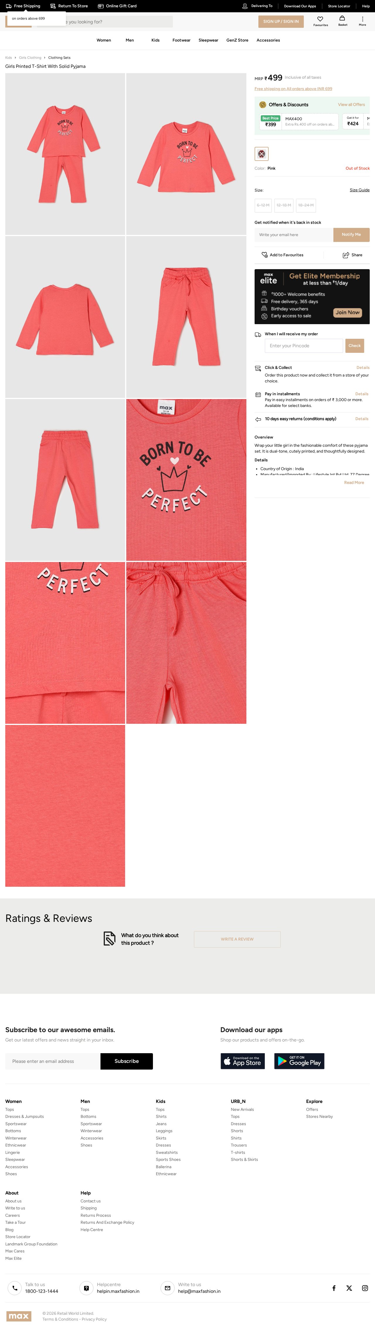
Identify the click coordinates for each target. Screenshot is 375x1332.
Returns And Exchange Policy (107, 1222)
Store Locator (17, 1236)
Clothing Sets (59, 58)
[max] (20, 1316)
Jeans (161, 1123)
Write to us (15, 1208)
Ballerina (163, 1166)
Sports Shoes (168, 1159)
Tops (9, 1109)
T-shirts (238, 1152)
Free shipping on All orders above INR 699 (293, 88)
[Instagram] (365, 1288)
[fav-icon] (321, 19)
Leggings (164, 1130)
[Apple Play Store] (242, 1061)
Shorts (237, 1130)
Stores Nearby (319, 1116)
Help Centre (92, 1229)
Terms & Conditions (60, 1319)
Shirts (161, 1116)
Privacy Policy (94, 1319)
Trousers (239, 1145)
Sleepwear (15, 1159)
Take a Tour (15, 1222)
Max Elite (13, 1258)
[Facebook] (334, 1288)
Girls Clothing (30, 58)
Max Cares (15, 1251)
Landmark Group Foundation (31, 1244)
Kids (8, 58)
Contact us (91, 1201)
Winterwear (16, 1138)
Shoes (11, 1173)
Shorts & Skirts (244, 1159)
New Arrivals (242, 1109)
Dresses (163, 1145)
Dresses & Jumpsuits (24, 1116)
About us (13, 1201)
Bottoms (13, 1130)
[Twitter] (349, 1288)
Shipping (89, 1208)
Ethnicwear (15, 1145)
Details (355, 315)
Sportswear (16, 1123)
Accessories (16, 1166)
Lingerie (12, 1152)
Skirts (161, 1138)
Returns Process (96, 1215)
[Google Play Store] (299, 1061)
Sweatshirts (167, 1152)
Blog (9, 1229)
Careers (12, 1215)
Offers (312, 1109)
